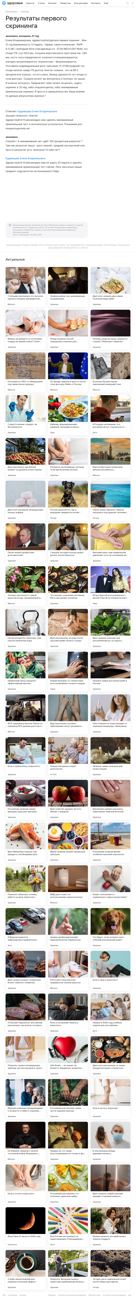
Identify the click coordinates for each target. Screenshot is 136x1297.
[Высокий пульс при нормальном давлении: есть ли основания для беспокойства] (110, 543)
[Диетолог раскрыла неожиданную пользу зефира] (25, 501)
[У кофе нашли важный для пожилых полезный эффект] (25, 1270)
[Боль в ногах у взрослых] (110, 1099)
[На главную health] (14, 3)
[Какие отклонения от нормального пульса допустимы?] (110, 885)
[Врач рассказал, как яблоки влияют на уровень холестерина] (25, 458)
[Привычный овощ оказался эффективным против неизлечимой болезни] (25, 672)
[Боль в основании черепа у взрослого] (68, 1014)
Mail (4, 1295)
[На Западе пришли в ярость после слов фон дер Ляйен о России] (68, 372)
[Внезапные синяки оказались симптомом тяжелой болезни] (110, 800)
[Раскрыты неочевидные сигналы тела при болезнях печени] (68, 458)
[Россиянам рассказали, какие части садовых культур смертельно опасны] (68, 1099)
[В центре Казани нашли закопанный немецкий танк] (110, 372)
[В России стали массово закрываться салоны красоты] (68, 971)
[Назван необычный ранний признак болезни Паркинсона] (68, 928)
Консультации (11, 11)
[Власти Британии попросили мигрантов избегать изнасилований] (110, 458)
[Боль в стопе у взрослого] (25, 1185)
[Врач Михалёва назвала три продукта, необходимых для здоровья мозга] (25, 843)
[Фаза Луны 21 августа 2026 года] (25, 1227)
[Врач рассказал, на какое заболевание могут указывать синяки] (68, 714)
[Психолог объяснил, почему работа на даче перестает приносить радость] (25, 885)
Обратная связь (94, 1295)
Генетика (25, 11)
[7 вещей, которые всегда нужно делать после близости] (68, 543)
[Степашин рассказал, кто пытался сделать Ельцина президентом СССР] (25, 287)
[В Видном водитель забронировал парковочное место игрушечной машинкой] (25, 928)
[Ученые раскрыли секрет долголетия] (68, 757)
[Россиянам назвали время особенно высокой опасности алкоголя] (110, 843)
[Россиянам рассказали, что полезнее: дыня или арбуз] (68, 1185)
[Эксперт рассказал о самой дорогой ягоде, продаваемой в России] (25, 586)
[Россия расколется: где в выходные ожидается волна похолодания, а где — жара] (68, 501)
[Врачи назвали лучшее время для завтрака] (68, 843)
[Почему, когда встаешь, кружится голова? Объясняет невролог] (110, 330)
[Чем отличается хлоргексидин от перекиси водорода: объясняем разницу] (110, 714)
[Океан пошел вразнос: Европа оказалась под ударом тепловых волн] (110, 501)
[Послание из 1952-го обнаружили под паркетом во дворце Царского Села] (25, 372)
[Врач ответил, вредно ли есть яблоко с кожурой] (68, 800)
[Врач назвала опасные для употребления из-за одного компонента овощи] (110, 629)
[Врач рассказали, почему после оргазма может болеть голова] (68, 629)
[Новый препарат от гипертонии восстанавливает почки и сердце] (68, 672)
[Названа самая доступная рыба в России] (110, 672)
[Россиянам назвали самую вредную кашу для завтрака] (25, 800)
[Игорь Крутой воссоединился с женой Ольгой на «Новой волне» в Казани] (110, 586)
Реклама (22, 1295)
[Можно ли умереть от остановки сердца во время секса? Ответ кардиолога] (25, 330)
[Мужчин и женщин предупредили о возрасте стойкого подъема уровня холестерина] (25, 1099)
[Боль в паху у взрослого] (110, 971)
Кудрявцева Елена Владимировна (37, 111)
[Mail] (4, 3)
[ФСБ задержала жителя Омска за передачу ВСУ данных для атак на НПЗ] (25, 714)
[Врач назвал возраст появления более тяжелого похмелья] (25, 971)
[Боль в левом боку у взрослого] (25, 757)
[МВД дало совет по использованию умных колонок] (68, 885)
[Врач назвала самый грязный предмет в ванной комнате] (110, 1185)
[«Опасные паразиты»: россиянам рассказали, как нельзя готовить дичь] (25, 1014)
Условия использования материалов (72, 1295)
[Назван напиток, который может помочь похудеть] (110, 1227)
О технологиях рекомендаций (114, 1295)
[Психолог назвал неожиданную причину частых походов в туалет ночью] (25, 1056)
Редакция (52, 1295)
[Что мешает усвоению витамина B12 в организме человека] (68, 586)
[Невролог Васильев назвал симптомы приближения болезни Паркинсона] (68, 1270)
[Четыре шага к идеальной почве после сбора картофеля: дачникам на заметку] (110, 1270)
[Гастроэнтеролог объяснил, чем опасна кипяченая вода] (25, 629)
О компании (12, 1295)
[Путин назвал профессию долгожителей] (25, 543)
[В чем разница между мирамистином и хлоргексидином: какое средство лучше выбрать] (110, 1142)
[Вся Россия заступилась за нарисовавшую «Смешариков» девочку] (68, 1227)
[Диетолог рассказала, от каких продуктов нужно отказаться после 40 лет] (110, 1056)
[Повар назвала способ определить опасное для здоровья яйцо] (68, 330)
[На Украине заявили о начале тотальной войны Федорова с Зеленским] (25, 1142)
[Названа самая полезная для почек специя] (110, 757)
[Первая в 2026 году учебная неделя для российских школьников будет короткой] (110, 1014)
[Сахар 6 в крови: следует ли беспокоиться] (25, 415)
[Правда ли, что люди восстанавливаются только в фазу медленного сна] (68, 1142)
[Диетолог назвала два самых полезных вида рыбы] (110, 287)
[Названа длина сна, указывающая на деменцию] (68, 287)
